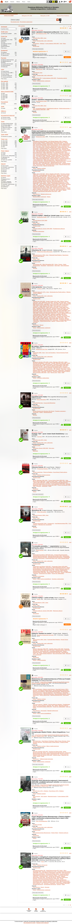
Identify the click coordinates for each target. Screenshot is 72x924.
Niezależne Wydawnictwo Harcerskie (45, 635)
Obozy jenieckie (36, 796)
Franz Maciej (40, 147)
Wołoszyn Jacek (49, 689)
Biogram (41, 325)
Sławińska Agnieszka (56, 695)
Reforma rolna (54, 372)
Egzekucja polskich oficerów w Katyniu (61, 371)
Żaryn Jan (51, 352)
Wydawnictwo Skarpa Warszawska (44, 251)
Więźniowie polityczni (57, 610)
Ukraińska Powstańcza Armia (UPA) (51, 880)
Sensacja (35, 268)
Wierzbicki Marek (49, 694)
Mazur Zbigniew (63, 558)
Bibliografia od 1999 (44, 15)
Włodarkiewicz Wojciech (42, 158)
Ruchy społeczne (42, 705)
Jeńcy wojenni (44, 796)
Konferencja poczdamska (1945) (49, 485)
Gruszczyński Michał (49, 402)
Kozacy (40, 184)
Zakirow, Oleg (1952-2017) (39, 482)
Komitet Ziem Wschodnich (54, 876)
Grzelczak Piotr (60, 554)
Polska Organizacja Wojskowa (39, 179)
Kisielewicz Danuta (65, 158)
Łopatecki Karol (62, 147)
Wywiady (35, 112)
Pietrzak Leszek (38, 472)
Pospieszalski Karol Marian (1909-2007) (43, 554)
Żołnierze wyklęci (60, 321)
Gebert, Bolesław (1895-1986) (46, 306)
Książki (34, 40)
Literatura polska (36, 171)
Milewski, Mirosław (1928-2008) (60, 310)
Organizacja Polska (43, 876)
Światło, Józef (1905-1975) (42, 317)
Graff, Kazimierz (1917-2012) (60, 306)
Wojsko (49, 183)
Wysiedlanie (43, 265)
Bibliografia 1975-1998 (27, 15)
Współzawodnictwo (48, 412)
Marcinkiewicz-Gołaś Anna (43, 155)
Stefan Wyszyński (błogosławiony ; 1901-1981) (50, 363)
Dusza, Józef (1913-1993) (55, 304)
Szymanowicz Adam (61, 151)
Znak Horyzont (39, 69)
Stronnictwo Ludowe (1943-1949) (60, 364)
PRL (37, 184)
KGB (34, 108)
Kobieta (41, 412)
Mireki (42, 861)
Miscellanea (35, 488)
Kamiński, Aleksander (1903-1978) (40, 648)
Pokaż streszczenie (36, 83)
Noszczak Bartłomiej (60, 694)
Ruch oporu (63, 369)
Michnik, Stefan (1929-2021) (45, 310)
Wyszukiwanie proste (15, 21)
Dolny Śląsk (57, 265)
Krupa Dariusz (60, 472)
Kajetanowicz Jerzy (44, 162)
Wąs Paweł (37, 689)
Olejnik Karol (58, 143)
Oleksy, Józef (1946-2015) (65, 481)
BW (51, 1)
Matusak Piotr (54, 158)
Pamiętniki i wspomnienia (38, 231)
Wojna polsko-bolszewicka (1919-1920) (52, 184)
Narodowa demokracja (38, 884)
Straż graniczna (45, 189)
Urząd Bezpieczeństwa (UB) (45, 320)
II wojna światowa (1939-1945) (52, 43)
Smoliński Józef (56, 155)
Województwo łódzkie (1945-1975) (44, 706)
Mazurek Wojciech (64, 164)
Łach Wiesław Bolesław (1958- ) (57, 141)
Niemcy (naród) (50, 572)
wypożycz (67, 90)
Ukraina (64, 190)
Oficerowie (65, 186)
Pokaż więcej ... (4, 78)
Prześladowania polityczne (52, 108)
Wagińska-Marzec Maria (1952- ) (58, 556)
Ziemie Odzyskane (65, 265)
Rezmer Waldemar (64, 144)
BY (56, 1)
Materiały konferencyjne (46, 194)
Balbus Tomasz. (60, 741)
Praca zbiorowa (36, 194)
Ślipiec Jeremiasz (49, 159)
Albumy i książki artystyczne (52, 746)
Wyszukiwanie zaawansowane (26, 21)
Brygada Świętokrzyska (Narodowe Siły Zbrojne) (43, 411)
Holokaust (42, 43)
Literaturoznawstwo (41, 660)
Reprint (42, 887)
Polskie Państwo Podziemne (59, 187)
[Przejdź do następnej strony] (68, 26)
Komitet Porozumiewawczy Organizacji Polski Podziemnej (48, 879)
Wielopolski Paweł (55, 255)
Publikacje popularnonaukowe (43, 474)
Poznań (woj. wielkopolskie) (58, 573)
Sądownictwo (36, 321)
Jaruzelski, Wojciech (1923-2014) (43, 308)
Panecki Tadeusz (41, 144)
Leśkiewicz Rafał (48, 692)
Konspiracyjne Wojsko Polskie (55, 751)
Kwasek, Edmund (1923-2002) (49, 309)
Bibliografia (35, 450)
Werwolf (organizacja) (64, 880)
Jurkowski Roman (58, 152)
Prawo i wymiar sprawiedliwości (44, 578)
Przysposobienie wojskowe (56, 186)
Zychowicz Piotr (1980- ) (39, 38)
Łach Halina (46, 163)
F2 (65, 1)
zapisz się (67, 57)
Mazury (60, 190)
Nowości (12, 1)
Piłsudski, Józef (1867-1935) (63, 175)
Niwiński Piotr (65, 691)
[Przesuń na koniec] (70, 26)
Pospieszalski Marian (51, 558)
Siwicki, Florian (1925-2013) (50, 316)
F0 (59, 1)
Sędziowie (35, 573)
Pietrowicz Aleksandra (40, 557)
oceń (70, 28)
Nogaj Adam (50, 151)
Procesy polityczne (64, 753)
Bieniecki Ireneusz (55, 163)
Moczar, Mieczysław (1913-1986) (51, 311)
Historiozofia (61, 370)
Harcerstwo (43, 371)
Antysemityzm (36, 43)
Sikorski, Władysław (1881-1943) (40, 480)
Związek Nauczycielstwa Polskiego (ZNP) (53, 366)
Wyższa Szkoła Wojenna (52, 179)
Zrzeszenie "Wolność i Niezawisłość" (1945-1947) (57, 365)
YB (53, 1)
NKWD (47, 482)
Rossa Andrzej (40, 164)
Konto (29, 1)
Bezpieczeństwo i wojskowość (43, 80)
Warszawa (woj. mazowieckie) (45, 524)
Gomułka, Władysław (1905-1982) (58, 363)
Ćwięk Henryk (44, 149)
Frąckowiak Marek (53, 639)
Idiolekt (56, 705)
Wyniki (6, 1)
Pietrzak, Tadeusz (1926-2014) (64, 312)
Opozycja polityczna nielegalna (45, 367)
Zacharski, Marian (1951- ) (52, 481)
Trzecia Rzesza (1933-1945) (51, 185)
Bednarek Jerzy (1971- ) (40, 790)
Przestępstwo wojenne (62, 78)
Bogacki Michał (37, 152)
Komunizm (35, 322)
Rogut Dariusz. (48, 741)
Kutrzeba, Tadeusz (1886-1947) (55, 176)
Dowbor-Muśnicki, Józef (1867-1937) (47, 175)
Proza (38, 223)
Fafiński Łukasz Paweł (54, 142)
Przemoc (60, 264)
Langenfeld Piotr (38, 402)
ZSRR (48, 109)
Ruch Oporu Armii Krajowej (39, 874)
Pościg (56, 264)
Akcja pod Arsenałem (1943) (59, 653)
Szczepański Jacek (52, 154)
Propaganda (52, 883)
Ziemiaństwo (67, 370)
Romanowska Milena (60, 690)
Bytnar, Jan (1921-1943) (49, 650)
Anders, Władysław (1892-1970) (56, 362)
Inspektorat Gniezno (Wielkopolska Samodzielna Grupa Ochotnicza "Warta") (51, 874)
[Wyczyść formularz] (60, 22)
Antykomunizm (49, 369)
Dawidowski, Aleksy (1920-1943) (62, 650)
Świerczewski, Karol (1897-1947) (56, 317)
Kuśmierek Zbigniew (49, 161)
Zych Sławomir (45, 690)
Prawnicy (57, 569)
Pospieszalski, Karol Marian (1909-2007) (42, 566)
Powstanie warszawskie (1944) (50, 370)
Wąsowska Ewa (55, 557)
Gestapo (65, 651)
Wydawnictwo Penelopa (42, 468)
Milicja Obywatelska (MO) (57, 180)
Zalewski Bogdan (55, 145)
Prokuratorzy (55, 320)
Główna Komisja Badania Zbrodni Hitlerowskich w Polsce (51, 568)
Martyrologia (68, 572)
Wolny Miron (37, 145)
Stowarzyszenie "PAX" (38, 366)
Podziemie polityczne (63, 832)
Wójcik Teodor (60, 156)
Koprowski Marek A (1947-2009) (40, 220)
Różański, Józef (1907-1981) (54, 315)
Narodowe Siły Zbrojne (47, 364)
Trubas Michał (50, 156)
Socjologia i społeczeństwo (43, 377)
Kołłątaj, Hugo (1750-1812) (39, 173)
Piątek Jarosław (61, 161)
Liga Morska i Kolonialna (52, 178)
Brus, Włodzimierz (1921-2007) (46, 302)
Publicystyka (35, 375)
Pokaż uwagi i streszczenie (38, 199)
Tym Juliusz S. (40, 156)
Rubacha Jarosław (48, 165)
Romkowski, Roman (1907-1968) (40, 315)
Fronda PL (39, 288)
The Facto (39, 436)
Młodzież (45, 704)
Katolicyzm (49, 371)
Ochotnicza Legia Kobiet (64, 178)
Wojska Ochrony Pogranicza (44, 180)
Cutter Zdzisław (38, 159)
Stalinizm (53, 321)
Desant (47, 186)
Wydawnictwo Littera (40, 136)
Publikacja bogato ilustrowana (46, 758)
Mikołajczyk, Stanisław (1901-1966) (41, 362)
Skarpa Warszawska (41, 399)
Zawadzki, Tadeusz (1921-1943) (56, 648)
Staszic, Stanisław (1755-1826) (53, 173)
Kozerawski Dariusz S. (52, 164)
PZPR (68, 363)
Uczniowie (49, 705)
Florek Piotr (46, 145)
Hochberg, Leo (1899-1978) (39, 307)
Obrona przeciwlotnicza (61, 189)
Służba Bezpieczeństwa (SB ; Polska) (54, 870)
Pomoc (23, 1)
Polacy (64, 43)
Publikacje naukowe (41, 168)
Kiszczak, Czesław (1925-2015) (59, 308)
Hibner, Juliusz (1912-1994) (52, 307)
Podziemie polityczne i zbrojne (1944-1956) (42, 187)
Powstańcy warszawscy (60, 411)
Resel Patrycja (37, 692)
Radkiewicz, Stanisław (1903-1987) (58, 314)
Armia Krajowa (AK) (37, 78)
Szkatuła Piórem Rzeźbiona (63, 15)
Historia (18, 1)
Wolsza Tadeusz (45, 695)
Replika (38, 599)
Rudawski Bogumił (40, 556)
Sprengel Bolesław (44, 157)
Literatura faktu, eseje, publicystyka (45, 40)
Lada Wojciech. (37, 72)
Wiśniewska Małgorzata (42, 150)
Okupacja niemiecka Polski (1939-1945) (52, 652)
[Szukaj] (60, 20)
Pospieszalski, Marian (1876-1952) (59, 566)
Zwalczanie (35, 367)
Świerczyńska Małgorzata (53, 691)
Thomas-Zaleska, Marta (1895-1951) (56, 480)
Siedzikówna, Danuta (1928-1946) (40, 448)
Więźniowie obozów (52, 796)
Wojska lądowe (40, 185)
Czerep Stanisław (41, 154)
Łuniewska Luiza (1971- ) (40, 440)
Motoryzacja (42, 186)
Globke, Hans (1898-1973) (39, 567)
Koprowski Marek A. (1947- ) (40, 602)
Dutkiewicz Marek (55, 148)
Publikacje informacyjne (42, 865)
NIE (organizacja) (66, 872)
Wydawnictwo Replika (42, 217)
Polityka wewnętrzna (40, 369)
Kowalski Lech (37, 824)
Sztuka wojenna (43, 183)
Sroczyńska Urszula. (51, 742)
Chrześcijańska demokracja (50, 884)
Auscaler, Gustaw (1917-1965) (52, 301)
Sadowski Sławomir (56, 162)
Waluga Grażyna (39, 691)
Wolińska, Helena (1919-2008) (51, 318)
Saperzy (39, 189)
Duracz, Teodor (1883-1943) (42, 304)
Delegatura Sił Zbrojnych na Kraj (49, 871)
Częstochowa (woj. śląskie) (45, 573)
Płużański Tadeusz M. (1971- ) (41, 292)
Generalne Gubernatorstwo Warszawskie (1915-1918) (45, 191)
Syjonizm (59, 884)
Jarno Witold (58, 692)
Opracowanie (36, 325)
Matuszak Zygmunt (52, 144)
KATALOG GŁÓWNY (9, 15)
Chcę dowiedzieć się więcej (30, 922)
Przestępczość (50, 523)
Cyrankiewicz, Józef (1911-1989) (51, 303)
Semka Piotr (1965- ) (39, 352)
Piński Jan (47, 472)
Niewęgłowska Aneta (56, 150)
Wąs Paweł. (37, 741)
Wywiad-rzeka (36, 46)
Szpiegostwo (36, 412)
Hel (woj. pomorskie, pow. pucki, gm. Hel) (48, 190)
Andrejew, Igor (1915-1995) (39, 301)
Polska (68, 189)
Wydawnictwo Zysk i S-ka (41, 349)
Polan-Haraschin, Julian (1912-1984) (41, 314)
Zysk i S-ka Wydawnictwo (41, 821)
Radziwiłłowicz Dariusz (40, 141)
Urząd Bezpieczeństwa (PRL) (61, 523)
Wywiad (63, 184)
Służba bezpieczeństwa (64, 108)
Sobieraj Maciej (47, 152)
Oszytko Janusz (38, 165)
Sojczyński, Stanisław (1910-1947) (40, 751)
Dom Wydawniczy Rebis (41, 33)
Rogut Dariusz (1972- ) (56, 790)
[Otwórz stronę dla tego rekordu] (26, 36)
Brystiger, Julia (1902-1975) (60, 302)
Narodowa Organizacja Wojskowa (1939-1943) (48, 878)
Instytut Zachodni (40, 550)
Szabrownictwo (50, 265)
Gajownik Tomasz (39, 142)
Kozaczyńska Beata (51, 147)
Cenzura (63, 572)
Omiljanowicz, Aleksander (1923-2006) (47, 312)
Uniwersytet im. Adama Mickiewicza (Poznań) (56, 567)
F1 (62, 1)
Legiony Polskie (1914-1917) (53, 177)
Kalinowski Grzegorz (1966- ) (40, 255)
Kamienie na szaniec (37, 652)
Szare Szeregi (36, 651)
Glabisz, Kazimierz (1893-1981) (40, 176)
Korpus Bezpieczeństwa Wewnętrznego (56, 182)
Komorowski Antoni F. (55, 149)
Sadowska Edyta (38, 161)
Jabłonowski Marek (60, 159)
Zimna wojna (52, 189)
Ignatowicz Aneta (45, 148)
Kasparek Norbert (47, 143)
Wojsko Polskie (54, 832)
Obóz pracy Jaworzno (38, 704)
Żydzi (61, 43)
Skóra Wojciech (41, 151)
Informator (47, 887)
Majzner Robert (56, 157)
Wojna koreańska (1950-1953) (39, 372)
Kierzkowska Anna (58, 292)
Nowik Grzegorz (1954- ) (39, 639)
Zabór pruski (36, 190)
